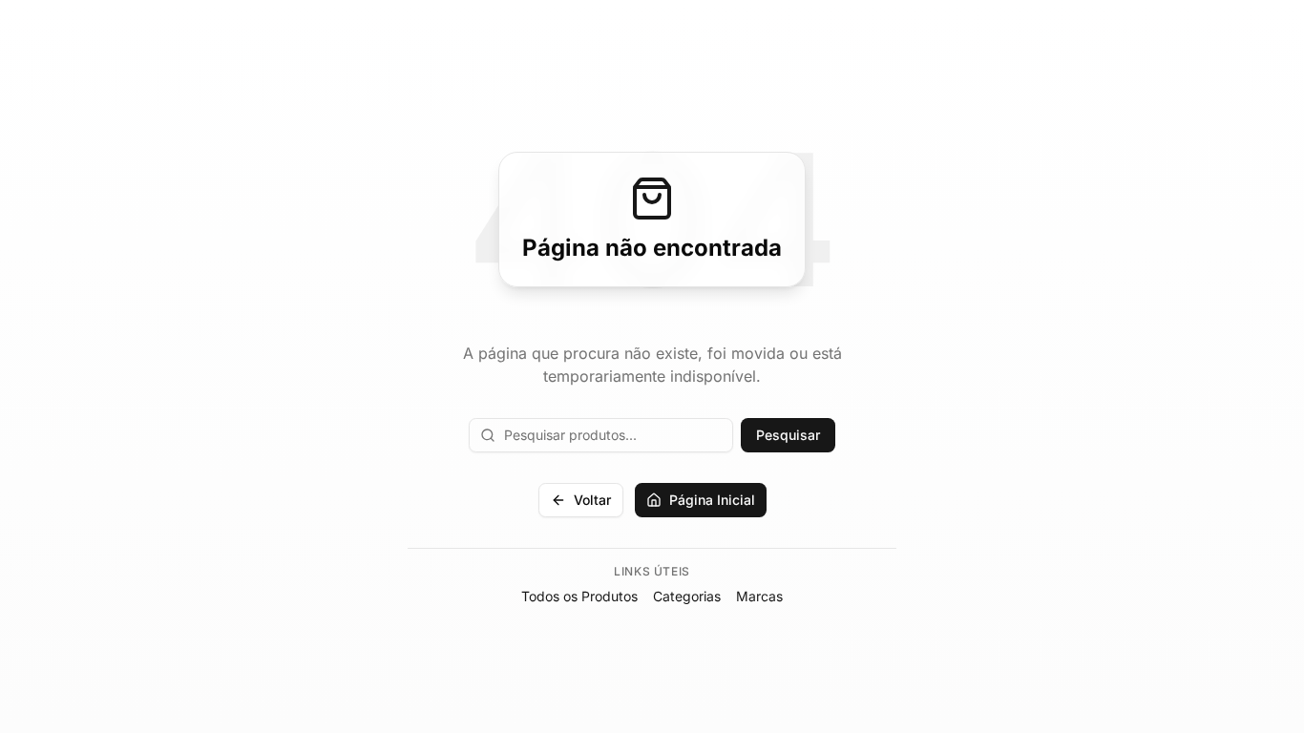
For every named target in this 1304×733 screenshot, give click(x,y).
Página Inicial (712, 500)
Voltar (592, 500)
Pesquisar (788, 435)
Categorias (687, 596)
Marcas (759, 596)
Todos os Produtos (579, 596)
